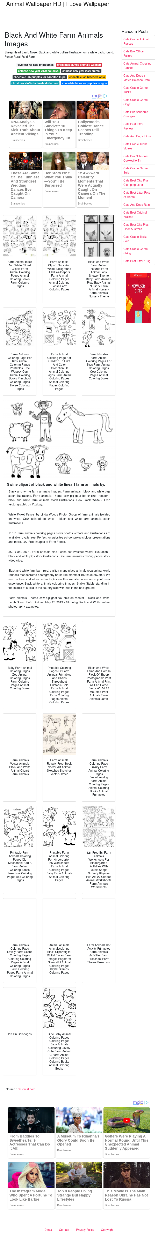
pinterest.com (26, 1089)
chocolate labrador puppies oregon (84, 83)
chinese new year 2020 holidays (38, 71)
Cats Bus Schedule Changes (135, 114)
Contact (64, 1230)
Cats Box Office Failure (133, 53)
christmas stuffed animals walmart (79, 65)
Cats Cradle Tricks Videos (135, 146)
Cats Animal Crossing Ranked (137, 65)
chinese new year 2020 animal (81, 71)
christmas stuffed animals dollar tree (35, 83)
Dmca (48, 1230)
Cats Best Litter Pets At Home (136, 194)
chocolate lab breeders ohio (87, 77)
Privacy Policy (85, 1230)
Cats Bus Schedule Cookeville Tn (135, 158)
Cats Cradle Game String (135, 251)
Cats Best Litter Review (133, 126)
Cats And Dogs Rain (136, 204)
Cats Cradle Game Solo (135, 170)
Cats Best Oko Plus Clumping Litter (136, 182)
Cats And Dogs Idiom (137, 136)
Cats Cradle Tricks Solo (135, 239)
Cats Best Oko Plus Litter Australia (136, 226)
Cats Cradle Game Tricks (135, 90)
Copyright (107, 1230)
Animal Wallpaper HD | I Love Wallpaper (57, 3)
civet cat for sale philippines (35, 65)
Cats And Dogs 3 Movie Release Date (136, 77)
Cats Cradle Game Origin (135, 102)
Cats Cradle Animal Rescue (136, 41)
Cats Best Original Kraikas (135, 214)
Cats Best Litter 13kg (137, 261)
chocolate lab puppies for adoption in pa (39, 77)
